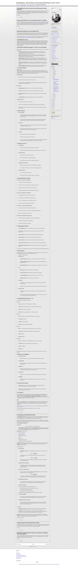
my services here (20, 406)
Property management (21, 432)
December (54, 70)
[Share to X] (20, 17)
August (54, 74)
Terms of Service (53, 118)
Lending (22, 409)
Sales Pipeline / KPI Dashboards (55, 58)
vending (37, 429)
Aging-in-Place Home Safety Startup (55, 37)
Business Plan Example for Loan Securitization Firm (28, 31)
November (54, 71)
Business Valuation (53, 50)
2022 (53, 100)
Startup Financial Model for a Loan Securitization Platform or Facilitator (32, 20)
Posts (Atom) (34, 546)
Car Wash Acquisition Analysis (54, 28)
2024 (53, 98)
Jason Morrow (51, 564)
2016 (53, 107)
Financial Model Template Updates (20, 555)
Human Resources (53, 57)
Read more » (18, 15)
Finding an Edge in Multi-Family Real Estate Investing (28, 522)
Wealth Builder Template (54, 38)
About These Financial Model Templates (21, 556)
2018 (53, 105)
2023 (53, 99)
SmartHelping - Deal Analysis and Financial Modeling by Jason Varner (38, 3)
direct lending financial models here (29, 405)
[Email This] (19, 17)
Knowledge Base (18, 554)
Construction (52, 49)
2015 (53, 108)
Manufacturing (53, 53)
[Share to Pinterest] (22, 17)
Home (18, 5)
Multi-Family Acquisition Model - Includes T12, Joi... (56, 91)
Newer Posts (19, 544)
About (45, 5)
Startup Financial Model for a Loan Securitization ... (55, 82)
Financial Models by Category (31, 5)
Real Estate (22, 517)
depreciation (29, 443)
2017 (53, 106)
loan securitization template (26, 36)
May (53, 78)
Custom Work (37, 5)
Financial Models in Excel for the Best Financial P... (56, 80)
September (54, 73)
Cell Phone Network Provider (54, 32)
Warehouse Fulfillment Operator (55, 42)
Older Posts (47, 544)
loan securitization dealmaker (29, 37)
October (54, 72)
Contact (42, 5)
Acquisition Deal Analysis (23, 5)
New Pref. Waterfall (53, 41)
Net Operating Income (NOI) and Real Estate (26, 414)
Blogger (58, 564)
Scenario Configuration (54, 46)
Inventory (52, 54)
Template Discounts (18, 557)
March (54, 94)
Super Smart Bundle (37, 408)
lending (47, 71)
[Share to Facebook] (21, 17)
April (53, 93)
